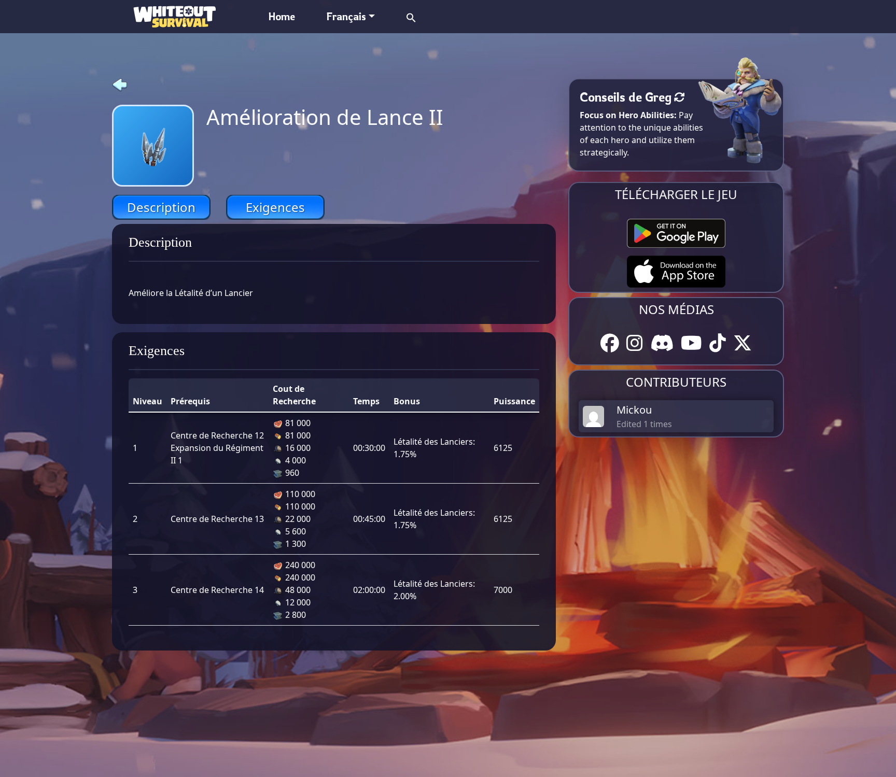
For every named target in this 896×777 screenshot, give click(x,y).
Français (346, 16)
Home (282, 16)
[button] (411, 16)
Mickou (634, 410)
